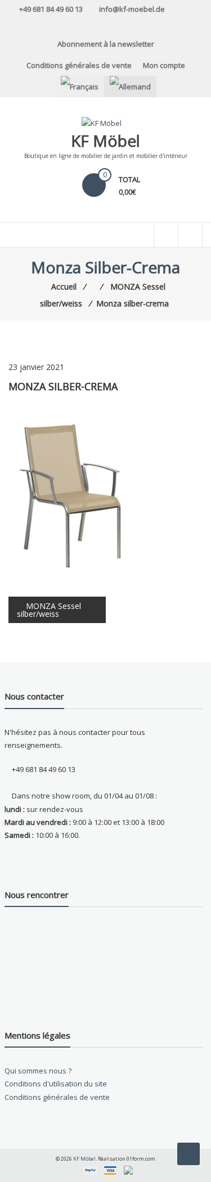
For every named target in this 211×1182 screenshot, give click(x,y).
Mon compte (164, 65)
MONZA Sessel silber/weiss (49, 610)
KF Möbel (105, 140)
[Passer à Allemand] (130, 86)
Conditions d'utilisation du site (56, 1084)
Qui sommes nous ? (38, 1071)
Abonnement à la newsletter (105, 44)
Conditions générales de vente (79, 65)
